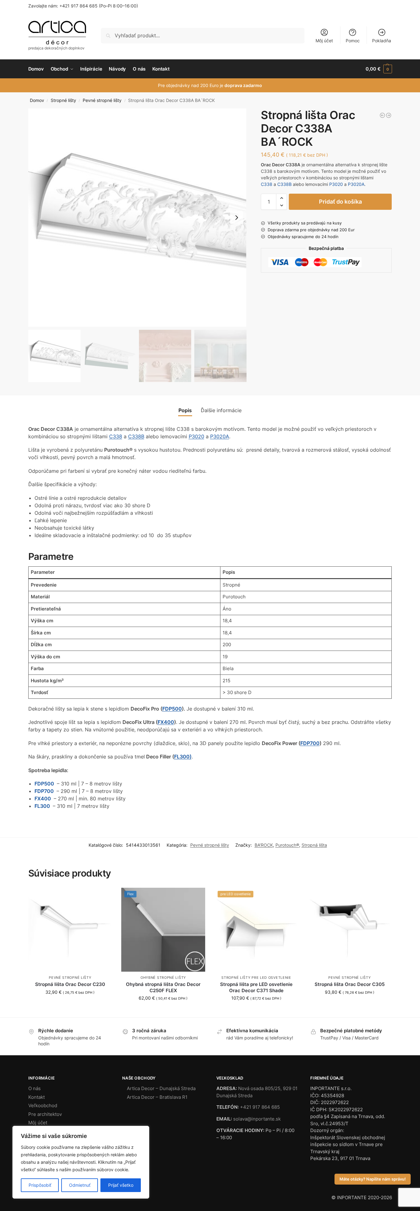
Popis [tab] (185, 410)
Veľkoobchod (42, 1105)
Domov (37, 100)
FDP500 (172, 709)
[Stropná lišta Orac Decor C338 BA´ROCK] (382, 115)
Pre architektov (45, 1114)
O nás (34, 1088)
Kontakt (36, 1097)
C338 (266, 184)
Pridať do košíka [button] (70, 1005)
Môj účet (324, 40)
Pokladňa (381, 40)
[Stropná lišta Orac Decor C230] (70, 930)
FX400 (166, 722)
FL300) (183, 756)
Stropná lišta (314, 845)
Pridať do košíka (340, 201)
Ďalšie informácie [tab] (221, 410)
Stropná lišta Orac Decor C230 (70, 984)
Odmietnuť (79, 1185)
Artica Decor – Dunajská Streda (161, 1088)
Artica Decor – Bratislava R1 (157, 1097)
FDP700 (310, 743)
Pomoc (353, 40)
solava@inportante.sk (257, 1119)
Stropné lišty (63, 100)
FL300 (43, 806)
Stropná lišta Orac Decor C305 (350, 984)
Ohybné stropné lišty (163, 977)
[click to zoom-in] (137, 217)
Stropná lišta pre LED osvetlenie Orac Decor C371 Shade (256, 987)
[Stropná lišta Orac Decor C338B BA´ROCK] (388, 115)
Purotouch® (287, 845)
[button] (379, 69)
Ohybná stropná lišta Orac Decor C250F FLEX (163, 987)
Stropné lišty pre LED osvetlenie (256, 977)
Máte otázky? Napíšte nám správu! (372, 1179)
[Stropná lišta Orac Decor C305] (349, 930)
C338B (284, 184)
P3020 (336, 184)
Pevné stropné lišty (102, 100)
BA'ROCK (264, 845)
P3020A (356, 184)
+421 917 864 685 (78, 5)
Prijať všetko (120, 1185)
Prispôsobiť (40, 1185)
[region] (80, 1162)
